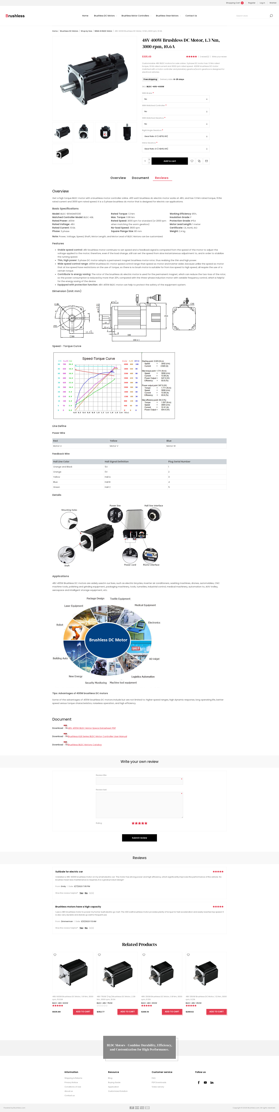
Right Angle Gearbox (152, 130)
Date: (71, 886)
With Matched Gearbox (153, 118)
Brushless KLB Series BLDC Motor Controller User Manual (97, 736)
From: (58, 886)
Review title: (101, 775)
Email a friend (206, 161)
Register (251, 3)
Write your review (219, 57)
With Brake (147, 93)
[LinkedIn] (212, 1082)
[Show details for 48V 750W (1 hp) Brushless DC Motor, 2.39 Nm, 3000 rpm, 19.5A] (117, 972)
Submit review (139, 837)
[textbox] (252, 16)
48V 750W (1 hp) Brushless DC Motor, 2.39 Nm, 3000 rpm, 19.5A (116, 998)
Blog (110, 1078)
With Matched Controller (153, 105)
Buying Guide (114, 1082)
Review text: (101, 789)
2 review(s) (204, 57)
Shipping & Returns (73, 1078)
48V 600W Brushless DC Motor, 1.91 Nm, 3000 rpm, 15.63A (72, 998)
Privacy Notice (71, 1082)
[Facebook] (199, 1082)
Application (113, 1086)
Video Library (158, 1086)
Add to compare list (199, 161)
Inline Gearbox (149, 142)
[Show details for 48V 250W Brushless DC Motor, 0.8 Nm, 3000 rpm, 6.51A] (161, 972)
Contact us (70, 1095)
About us (69, 1091)
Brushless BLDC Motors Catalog (85, 744)
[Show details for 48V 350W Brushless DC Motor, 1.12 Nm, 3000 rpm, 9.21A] (206, 972)
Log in (262, 3)
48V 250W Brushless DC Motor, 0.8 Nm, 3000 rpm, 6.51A (161, 998)
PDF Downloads (159, 1082)
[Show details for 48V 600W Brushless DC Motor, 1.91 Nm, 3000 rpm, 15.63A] (72, 972)
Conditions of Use (73, 1086)
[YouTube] (205, 1082)
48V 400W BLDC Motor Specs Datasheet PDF (92, 728)
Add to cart (170, 161)
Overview (118, 178)
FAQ (153, 1078)
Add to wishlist (192, 161)
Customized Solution (118, 1091)
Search (271, 16)
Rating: (99, 823)
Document (140, 178)
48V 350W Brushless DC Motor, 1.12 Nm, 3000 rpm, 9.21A (206, 998)
